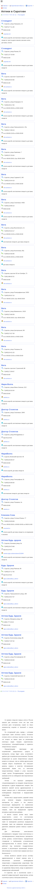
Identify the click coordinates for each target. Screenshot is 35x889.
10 (13, 15)
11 (15, 15)
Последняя (21, 15)
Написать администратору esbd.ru (16, 887)
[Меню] (17, 1)
